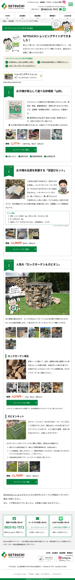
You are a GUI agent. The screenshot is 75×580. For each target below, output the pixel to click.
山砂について (12, 156)
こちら (11, 532)
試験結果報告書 (37, 156)
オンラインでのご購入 (21, 149)
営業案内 (42, 2)
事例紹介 (52, 16)
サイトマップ (57, 574)
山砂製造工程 (50, 156)
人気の (22, 66)
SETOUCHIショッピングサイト (16, 494)
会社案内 (22, 16)
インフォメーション (33, 2)
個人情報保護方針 (19, 544)
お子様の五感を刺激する (55, 62)
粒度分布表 (24, 156)
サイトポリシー (46, 574)
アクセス (48, 2)
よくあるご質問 (57, 2)
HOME (7, 16)
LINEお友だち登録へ (60, 527)
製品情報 (37, 16)
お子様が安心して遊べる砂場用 (21, 62)
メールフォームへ (37, 527)
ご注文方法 (67, 16)
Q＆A (37, 574)
